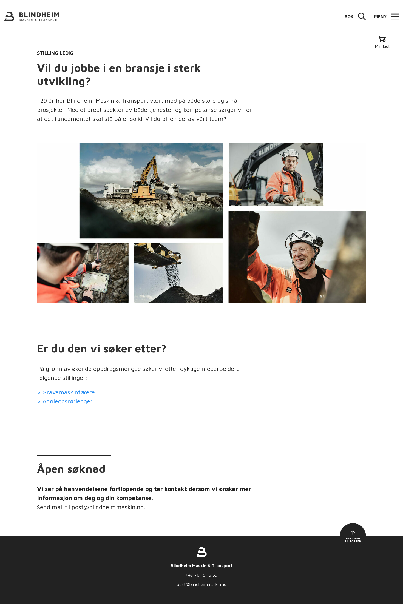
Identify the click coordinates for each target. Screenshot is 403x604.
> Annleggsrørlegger (65, 401)
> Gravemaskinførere (66, 392)
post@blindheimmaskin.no (201, 584)
